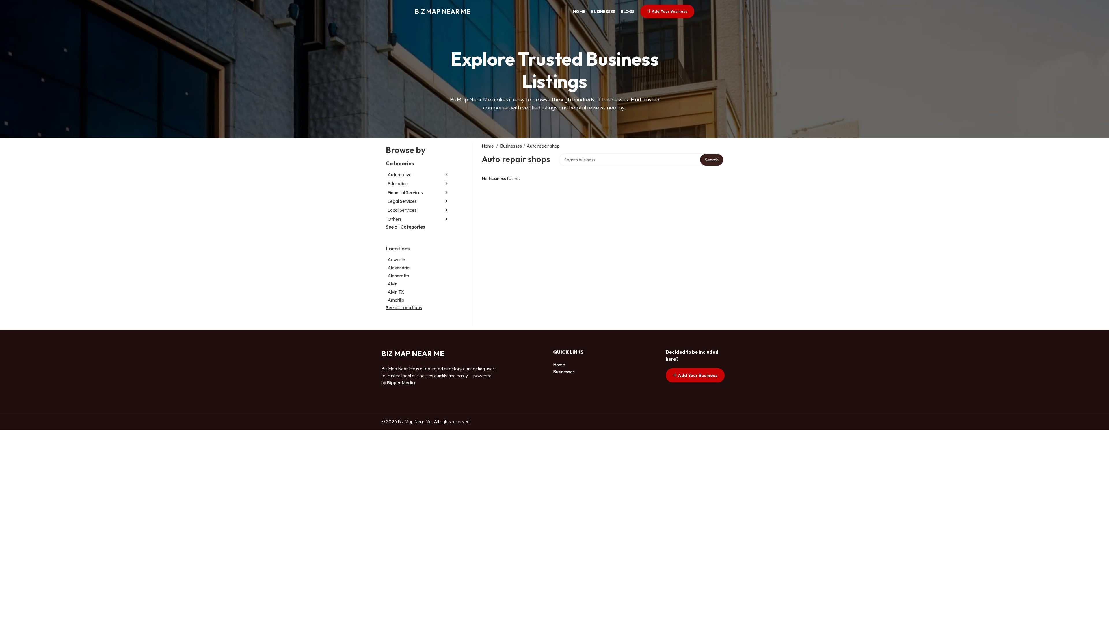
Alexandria (399, 267)
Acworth (396, 259)
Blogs (627, 11)
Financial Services (405, 192)
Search (712, 160)
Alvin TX (396, 292)
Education (398, 183)
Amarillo (396, 300)
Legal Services (402, 201)
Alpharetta (398, 275)
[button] (446, 174)
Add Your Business (669, 11)
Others (395, 219)
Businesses (603, 11)
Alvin (392, 284)
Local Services (402, 210)
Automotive (400, 174)
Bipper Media (401, 382)
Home (579, 11)
